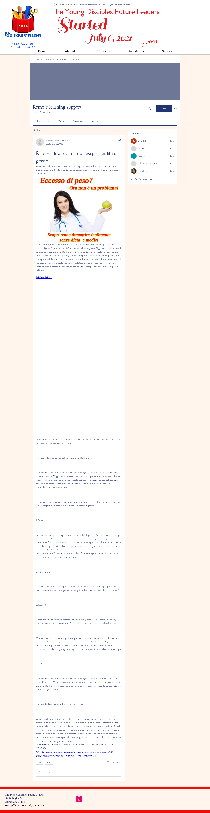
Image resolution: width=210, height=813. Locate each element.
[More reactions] (49, 763)
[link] (43, 121)
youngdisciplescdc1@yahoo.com (25, 805)
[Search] (149, 108)
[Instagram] (79, 799)
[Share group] (175, 108)
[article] (79, 458)
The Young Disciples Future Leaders (106, 11)
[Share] (119, 140)
